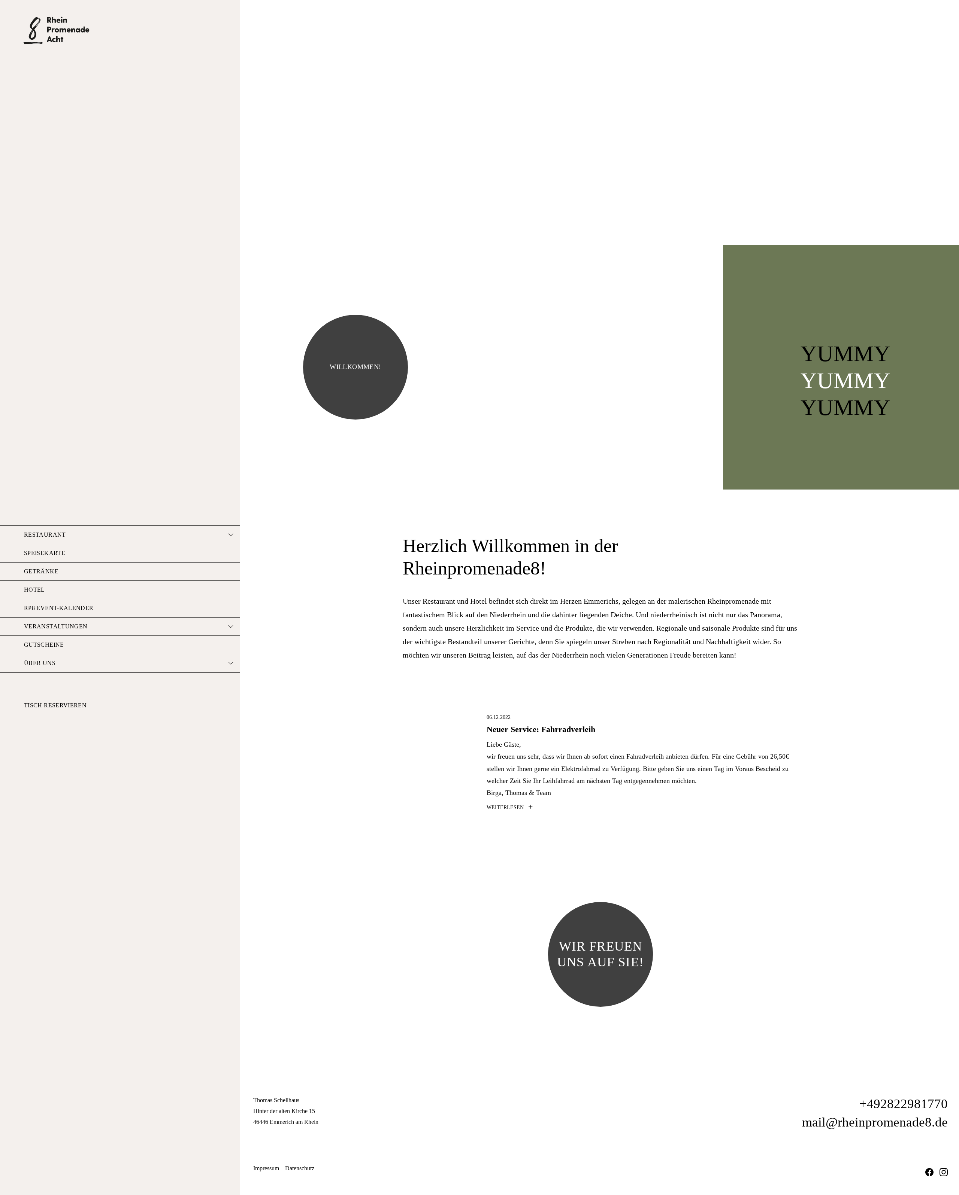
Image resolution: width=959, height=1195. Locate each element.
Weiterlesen (510, 807)
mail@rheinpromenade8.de (875, 1122)
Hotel (34, 589)
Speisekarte (44, 553)
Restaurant (45, 534)
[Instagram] (944, 1171)
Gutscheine (44, 644)
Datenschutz (299, 1168)
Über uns (39, 663)
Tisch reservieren (55, 705)
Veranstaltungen (55, 626)
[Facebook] (929, 1171)
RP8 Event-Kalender (58, 608)
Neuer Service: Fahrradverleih (541, 729)
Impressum (266, 1168)
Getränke (41, 571)
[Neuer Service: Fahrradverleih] (440, 749)
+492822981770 (903, 1104)
